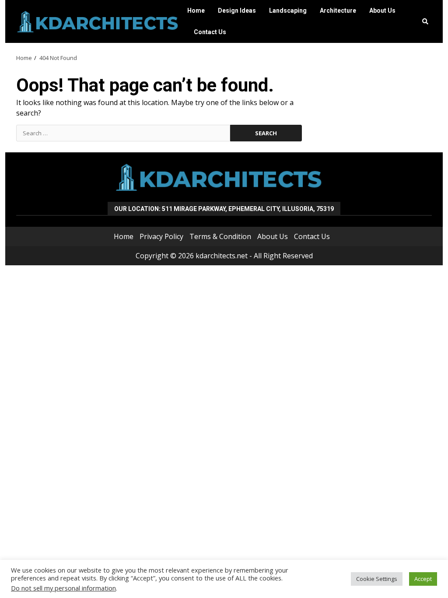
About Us (382, 10)
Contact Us (210, 31)
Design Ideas (237, 10)
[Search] (425, 21)
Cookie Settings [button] (376, 579)
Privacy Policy (161, 236)
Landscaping (288, 10)
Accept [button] (423, 579)
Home (196, 10)
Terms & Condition (220, 236)
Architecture (338, 10)
